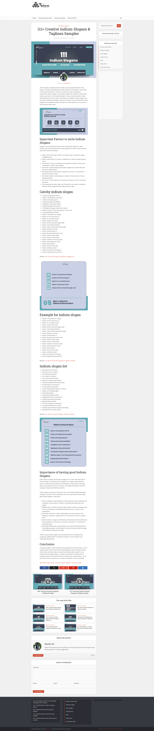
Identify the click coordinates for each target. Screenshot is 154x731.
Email (55, 683)
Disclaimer (106, 729)
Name (35, 683)
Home (34, 18)
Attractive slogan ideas (47, 563)
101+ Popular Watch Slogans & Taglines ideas (53, 627)
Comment (36, 667)
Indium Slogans (77, 563)
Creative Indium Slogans (63, 563)
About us (101, 729)
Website (76, 683)
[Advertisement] (93, 15)
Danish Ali (64, 38)
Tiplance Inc (48, 729)
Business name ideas (45, 18)
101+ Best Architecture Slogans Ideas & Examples (59, 414)
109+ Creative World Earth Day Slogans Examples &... (53, 608)
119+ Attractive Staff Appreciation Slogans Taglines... (52, 618)
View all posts (38, 655)
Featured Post (72, 18)
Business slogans (59, 18)
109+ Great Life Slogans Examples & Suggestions (59, 256)
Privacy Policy (113, 729)
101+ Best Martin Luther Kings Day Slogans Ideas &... (84, 628)
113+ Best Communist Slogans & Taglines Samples (60, 361)
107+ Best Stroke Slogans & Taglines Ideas (85, 608)
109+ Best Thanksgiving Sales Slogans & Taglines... (85, 617)
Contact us (120, 729)
